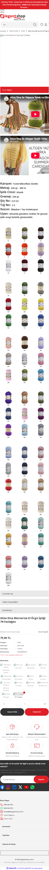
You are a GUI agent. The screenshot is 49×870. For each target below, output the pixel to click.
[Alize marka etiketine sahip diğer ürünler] (9, 627)
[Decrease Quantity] (2, 704)
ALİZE (19, 642)
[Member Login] (45, 24)
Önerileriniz (7, 610)
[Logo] (12, 17)
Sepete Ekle (12, 712)
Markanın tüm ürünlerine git (10, 632)
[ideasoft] (11, 868)
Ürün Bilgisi (7, 90)
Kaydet (41, 779)
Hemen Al (37, 712)
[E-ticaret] (24, 868)
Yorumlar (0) (7, 593)
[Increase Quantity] (46, 704)
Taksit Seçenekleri (10, 602)
